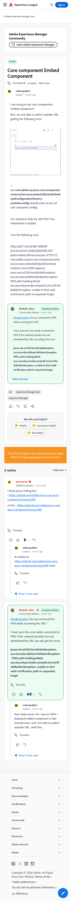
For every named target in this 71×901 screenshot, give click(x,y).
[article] (35, 511)
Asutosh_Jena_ (27, 308)
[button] (19, 83)
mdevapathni (23, 90)
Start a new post (31, 457)
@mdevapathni (21, 317)
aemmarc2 (21, 481)
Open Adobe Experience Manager (36, 44)
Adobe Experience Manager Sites (20, 16)
